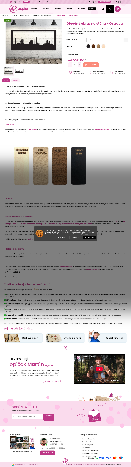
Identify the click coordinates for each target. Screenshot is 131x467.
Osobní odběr (87, 442)
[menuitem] (35, 9)
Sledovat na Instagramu (24, 451)
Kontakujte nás (47, 453)
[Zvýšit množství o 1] (79, 64)
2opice (120, 221)
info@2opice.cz (56, 442)
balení (30, 337)
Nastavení (62, 237)
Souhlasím (90, 237)
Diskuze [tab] (15, 80)
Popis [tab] (6, 80)
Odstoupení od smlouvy (90, 450)
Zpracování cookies (89, 456)
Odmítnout (75, 237)
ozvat (43, 267)
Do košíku (92, 65)
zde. (86, 234)
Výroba (72, 337)
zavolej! (16, 272)
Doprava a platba (88, 445)
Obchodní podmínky (89, 439)
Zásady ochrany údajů (90, 453)
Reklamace (86, 448)
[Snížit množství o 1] (70, 64)
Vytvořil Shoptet (20, 465)
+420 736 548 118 (104, 2)
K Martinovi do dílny (52, 381)
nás (114, 337)
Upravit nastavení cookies (112, 465)
